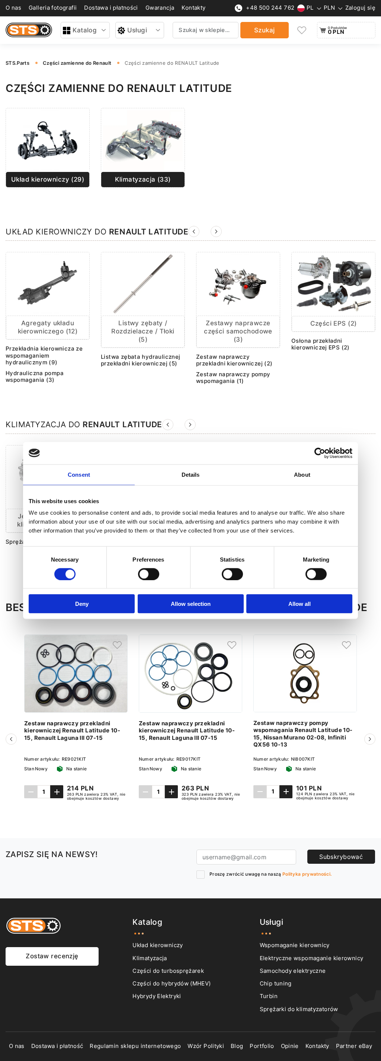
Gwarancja (160, 7)
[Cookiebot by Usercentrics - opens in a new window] (319, 452)
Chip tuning (276, 983)
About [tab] (302, 474)
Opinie (290, 1046)
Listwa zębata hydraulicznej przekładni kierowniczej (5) (140, 360)
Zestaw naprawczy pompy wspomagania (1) (233, 378)
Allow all (299, 604)
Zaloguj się (360, 7)
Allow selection (191, 604)
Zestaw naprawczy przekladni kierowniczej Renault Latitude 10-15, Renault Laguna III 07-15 (72, 730)
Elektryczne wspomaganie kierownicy (312, 958)
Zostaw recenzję (52, 956)
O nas (13, 7)
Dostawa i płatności (111, 7)
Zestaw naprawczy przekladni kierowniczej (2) (234, 360)
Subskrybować (341, 856)
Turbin (269, 996)
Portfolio (262, 1046)
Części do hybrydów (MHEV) (171, 983)
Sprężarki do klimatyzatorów (299, 1009)
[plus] (56, 791)
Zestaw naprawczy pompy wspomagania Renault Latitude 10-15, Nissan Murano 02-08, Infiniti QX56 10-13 (303, 734)
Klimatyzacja (149, 958)
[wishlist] (302, 30)
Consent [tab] (79, 474)
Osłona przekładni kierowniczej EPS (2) (320, 344)
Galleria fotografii (53, 7)
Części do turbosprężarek (168, 971)
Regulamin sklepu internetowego (135, 1046)
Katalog (85, 30)
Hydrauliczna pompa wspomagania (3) (35, 377)
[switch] (148, 574)
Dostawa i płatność (57, 1046)
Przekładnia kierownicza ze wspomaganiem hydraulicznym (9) (44, 355)
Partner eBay (354, 1046)
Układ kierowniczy (157, 945)
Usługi (137, 30)
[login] (117, 644)
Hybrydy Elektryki (156, 996)
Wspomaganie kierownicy (295, 945)
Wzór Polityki (206, 1046)
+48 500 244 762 (270, 7)
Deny (82, 604)
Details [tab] (191, 474)
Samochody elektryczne (293, 971)
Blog (237, 1046)
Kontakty (193, 7)
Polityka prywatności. (307, 874)
